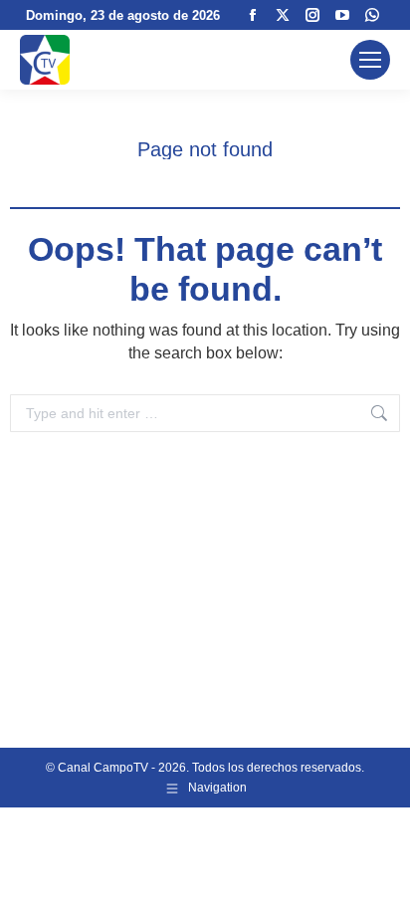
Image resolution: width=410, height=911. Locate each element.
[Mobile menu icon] (370, 60)
